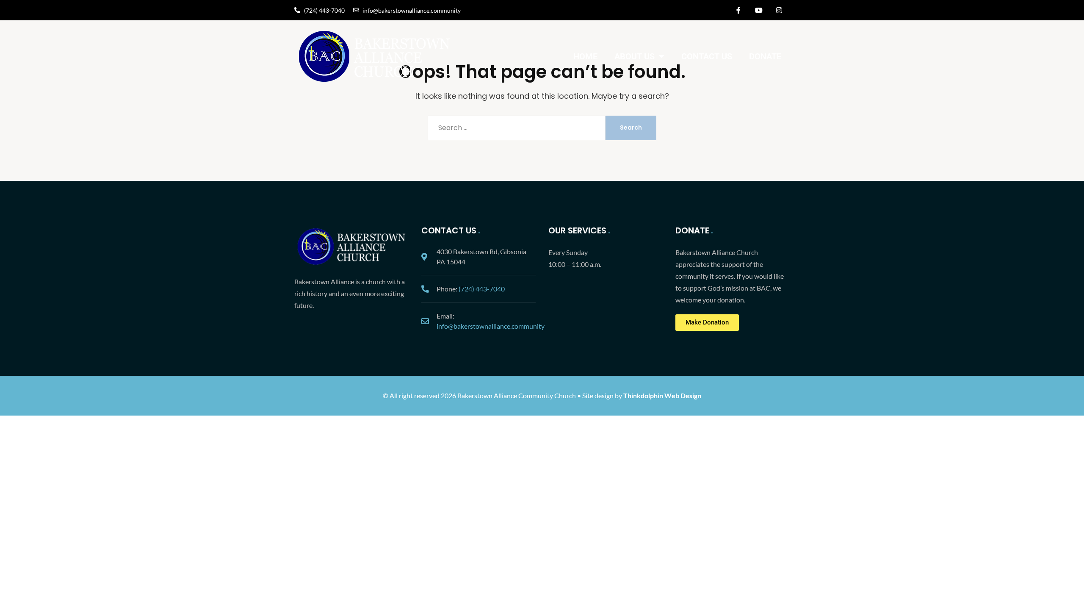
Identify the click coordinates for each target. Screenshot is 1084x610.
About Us (634, 56)
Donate (765, 56)
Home (585, 56)
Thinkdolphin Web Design (662, 395)
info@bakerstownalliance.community (491, 326)
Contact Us (706, 56)
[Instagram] (779, 10)
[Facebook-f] (738, 10)
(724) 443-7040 (482, 289)
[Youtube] (759, 10)
